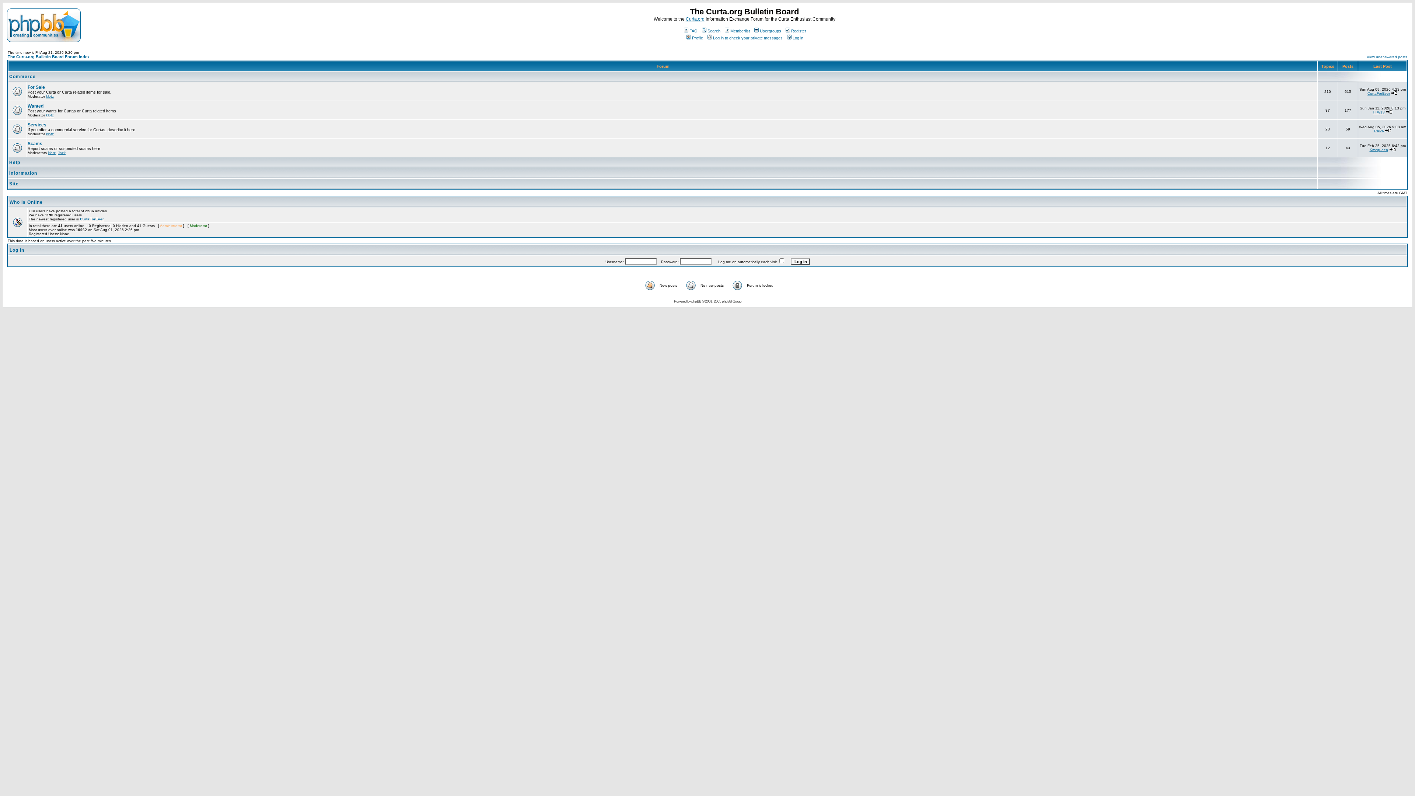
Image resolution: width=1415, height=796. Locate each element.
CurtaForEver (1378, 93)
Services (37, 125)
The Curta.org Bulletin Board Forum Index (49, 57)
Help (14, 162)
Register (798, 31)
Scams (35, 143)
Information (23, 173)
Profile (697, 38)
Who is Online (26, 202)
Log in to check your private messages (748, 38)
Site (14, 183)
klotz (50, 96)
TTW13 (1379, 112)
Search (714, 31)
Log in (798, 38)
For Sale (36, 87)
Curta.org (695, 19)
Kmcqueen (1379, 150)
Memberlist (740, 31)
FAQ (693, 31)
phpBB (696, 301)
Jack (62, 153)
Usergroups (770, 31)
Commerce (22, 76)
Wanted (35, 106)
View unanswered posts (1387, 57)
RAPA (1379, 131)
